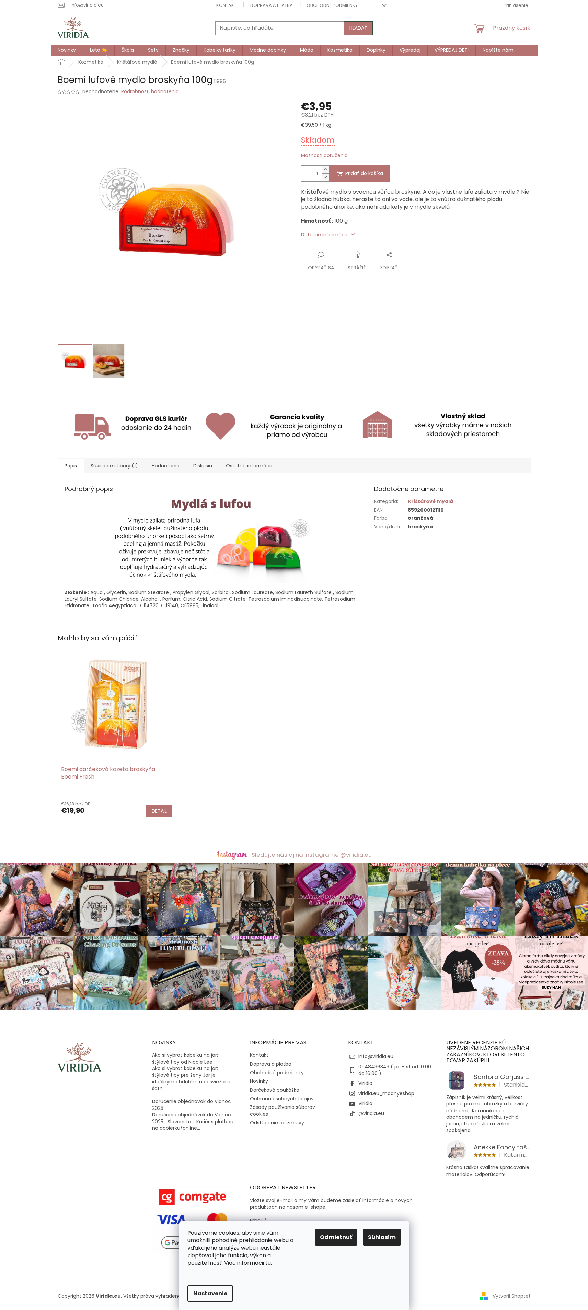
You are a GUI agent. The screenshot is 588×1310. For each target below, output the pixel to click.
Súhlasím (382, 1237)
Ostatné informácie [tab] (250, 465)
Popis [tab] (71, 465)
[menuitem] (67, 50)
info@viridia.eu (375, 1056)
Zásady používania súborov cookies (282, 1110)
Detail (159, 811)
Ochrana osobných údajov (282, 1098)
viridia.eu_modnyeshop (386, 1093)
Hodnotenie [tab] (166, 465)
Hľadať (358, 28)
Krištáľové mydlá (430, 501)
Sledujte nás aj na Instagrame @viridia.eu (312, 854)
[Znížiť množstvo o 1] (325, 177)
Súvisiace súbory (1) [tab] (114, 465)
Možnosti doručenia (324, 155)
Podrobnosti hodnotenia (150, 91)
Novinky (259, 1081)
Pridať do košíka (364, 173)
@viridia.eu (371, 1113)
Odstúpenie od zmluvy (277, 1122)
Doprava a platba (271, 5)
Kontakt (226, 5)
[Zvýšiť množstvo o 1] (325, 169)
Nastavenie (210, 1293)
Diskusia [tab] (202, 465)
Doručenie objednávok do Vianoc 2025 (191, 1104)
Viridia (365, 1083)
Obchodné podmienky (332, 5)
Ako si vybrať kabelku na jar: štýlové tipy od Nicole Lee (185, 1058)
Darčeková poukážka (274, 1090)
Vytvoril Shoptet (512, 1296)
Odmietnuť (336, 1237)
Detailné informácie (325, 234)
